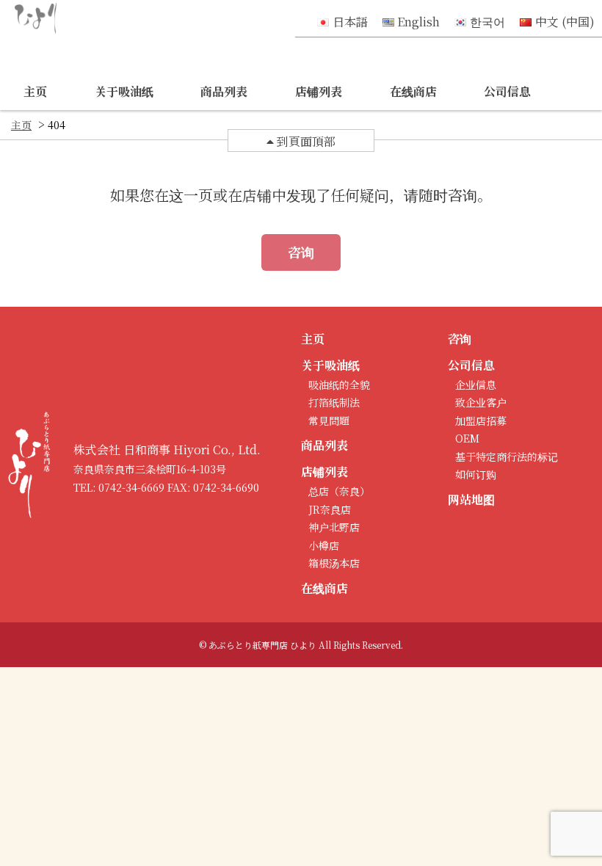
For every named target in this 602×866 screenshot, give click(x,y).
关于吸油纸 (124, 91)
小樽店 (323, 545)
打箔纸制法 (334, 402)
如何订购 (475, 474)
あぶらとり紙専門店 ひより (262, 644)
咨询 (301, 251)
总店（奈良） (339, 491)
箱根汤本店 (334, 563)
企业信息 (475, 384)
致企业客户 (481, 402)
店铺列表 (318, 91)
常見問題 (328, 420)
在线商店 (413, 91)
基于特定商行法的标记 (506, 456)
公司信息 (507, 91)
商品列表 (223, 91)
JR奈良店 (329, 509)
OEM (467, 438)
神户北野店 (334, 527)
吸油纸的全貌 (339, 384)
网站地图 (471, 499)
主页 (35, 91)
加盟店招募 (481, 420)
